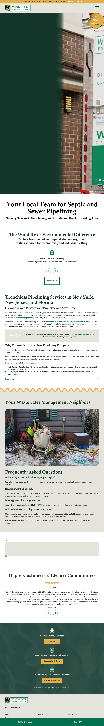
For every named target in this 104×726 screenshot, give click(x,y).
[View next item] (55, 270)
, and (77, 322)
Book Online (65, 688)
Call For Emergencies (26, 722)
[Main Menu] (97, 8)
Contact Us (78, 722)
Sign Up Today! (73, 1)
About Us (51, 281)
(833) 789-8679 (65, 335)
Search (8, 718)
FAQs (7, 714)
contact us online (81, 335)
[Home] (18, 7)
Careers (40, 714)
